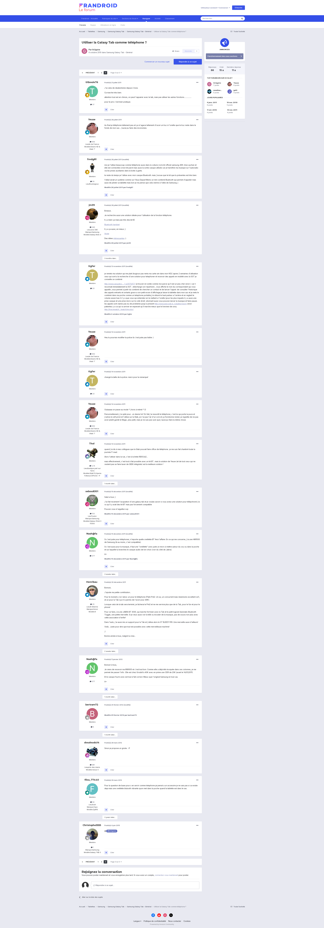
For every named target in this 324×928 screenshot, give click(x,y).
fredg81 (91, 159)
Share (176, 51)
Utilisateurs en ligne (108, 25)
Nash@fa (91, 533)
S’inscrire (238, 8)
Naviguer (146, 18)
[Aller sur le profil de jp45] (229, 91)
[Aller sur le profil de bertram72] (92, 714)
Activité (157, 18)
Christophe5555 (92, 825)
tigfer (91, 266)
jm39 (92, 205)
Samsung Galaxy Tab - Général (119, 52)
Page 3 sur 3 (116, 73)
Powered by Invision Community (162, 924)
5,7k (93, 466)
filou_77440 (92, 779)
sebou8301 (91, 491)
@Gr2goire (111, 831)
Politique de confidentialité (155, 921)
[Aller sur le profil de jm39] (92, 214)
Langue (137, 921)
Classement (169, 18)
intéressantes (119, 238)
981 (93, 765)
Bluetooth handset (112, 224)
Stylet (106, 234)
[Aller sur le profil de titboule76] (92, 91)
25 (93, 604)
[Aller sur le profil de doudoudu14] (92, 751)
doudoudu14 (91, 742)
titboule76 (92, 82)
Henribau (91, 582)
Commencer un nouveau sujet (157, 62)
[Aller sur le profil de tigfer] (92, 275)
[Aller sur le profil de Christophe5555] (92, 834)
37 (93, 104)
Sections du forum (129, 18)
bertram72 (91, 704)
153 (93, 514)
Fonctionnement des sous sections (222, 56)
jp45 (235, 90)
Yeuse (91, 119)
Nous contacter (174, 921)
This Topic (232, 18)
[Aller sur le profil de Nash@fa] (92, 542)
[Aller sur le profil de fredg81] (92, 168)
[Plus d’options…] (197, 82)
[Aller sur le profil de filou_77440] (92, 789)
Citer (112, 109)
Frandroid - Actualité (89, 18)
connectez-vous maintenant (166, 875)
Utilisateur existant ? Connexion (215, 8)
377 (93, 556)
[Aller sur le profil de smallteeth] (209, 91)
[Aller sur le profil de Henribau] (92, 591)
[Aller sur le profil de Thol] (92, 452)
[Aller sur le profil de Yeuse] (92, 128)
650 (93, 142)
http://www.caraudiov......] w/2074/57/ (119, 284)
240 (93, 227)
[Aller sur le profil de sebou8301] (92, 500)
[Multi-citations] (106, 109)
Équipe (93, 25)
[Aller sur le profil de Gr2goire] (84, 51)
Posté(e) (112, 82)
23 (93, 288)
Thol (91, 443)
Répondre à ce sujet (188, 62)
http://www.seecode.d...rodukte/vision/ (171, 304)
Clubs (122, 25)
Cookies (187, 921)
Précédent (90, 73)
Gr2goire (96, 50)
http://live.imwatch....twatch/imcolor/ (119, 309)
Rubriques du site (109, 18)
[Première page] (82, 72)
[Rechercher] (242, 18)
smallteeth (217, 90)
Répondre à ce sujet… (104, 885)
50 (93, 181)
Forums (82, 25)
